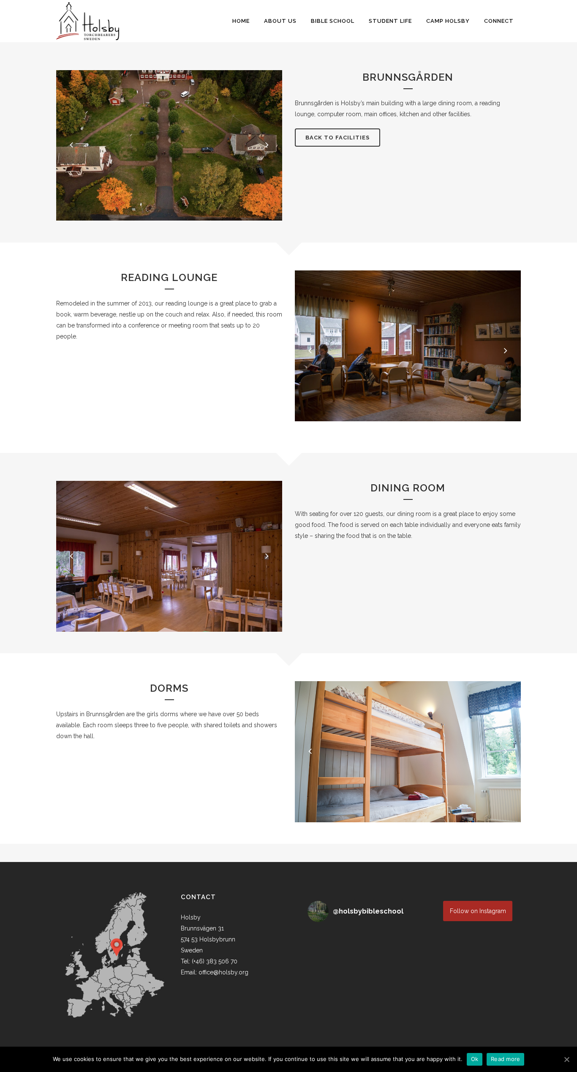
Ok (475, 1059)
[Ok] (566, 1059)
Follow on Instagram (478, 911)
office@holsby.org (223, 972)
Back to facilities (337, 137)
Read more (505, 1059)
